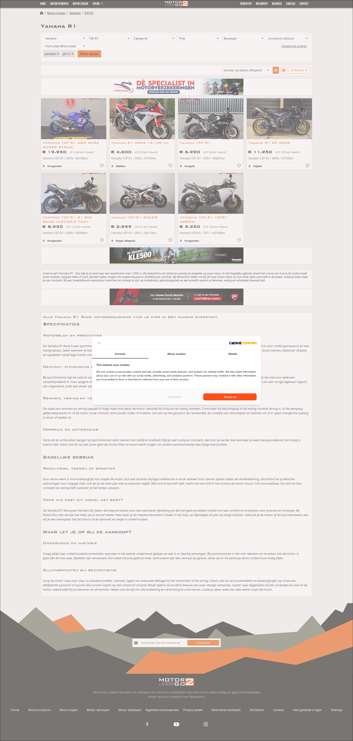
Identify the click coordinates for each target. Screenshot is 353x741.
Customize (174, 396)
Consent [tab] (120, 353)
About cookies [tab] (176, 353)
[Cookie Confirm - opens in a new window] (243, 343)
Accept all (230, 396)
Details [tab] (233, 353)
